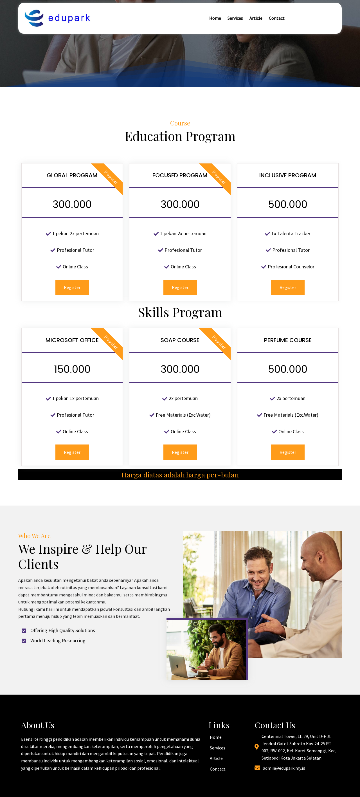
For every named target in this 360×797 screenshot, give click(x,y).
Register (72, 287)
